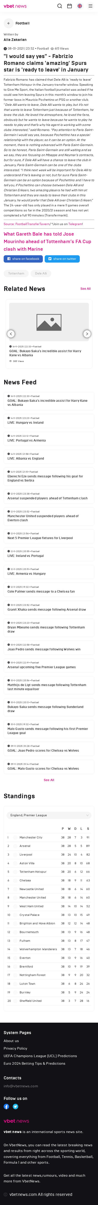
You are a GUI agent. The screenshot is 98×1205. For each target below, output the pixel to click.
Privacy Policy (15, 1048)
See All (49, 780)
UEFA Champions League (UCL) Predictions (40, 1056)
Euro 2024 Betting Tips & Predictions (35, 1063)
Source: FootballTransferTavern (26, 224)
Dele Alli (41, 273)
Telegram (75, 224)
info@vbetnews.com (21, 1086)
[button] (9, 23)
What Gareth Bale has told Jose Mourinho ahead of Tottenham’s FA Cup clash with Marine (47, 241)
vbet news (13, 1132)
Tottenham (16, 273)
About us (11, 1041)
